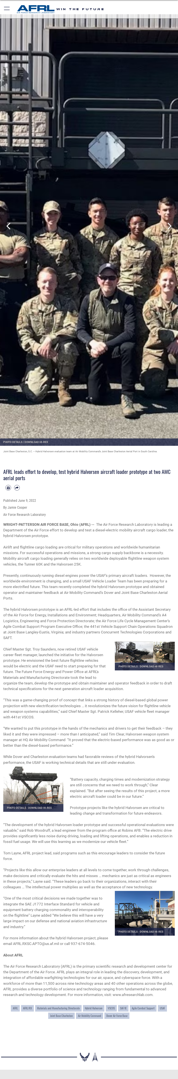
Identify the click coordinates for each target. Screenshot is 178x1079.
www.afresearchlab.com (133, 995)
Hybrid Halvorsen (93, 1008)
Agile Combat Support (143, 1008)
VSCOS (111, 1008)
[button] (7, 9)
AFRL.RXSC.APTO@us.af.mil (36, 944)
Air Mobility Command (89, 1015)
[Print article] (8, 488)
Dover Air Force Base (116, 1015)
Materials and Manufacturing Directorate (58, 1008)
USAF (162, 1008)
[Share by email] (17, 488)
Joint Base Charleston (61, 1015)
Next (169, 226)
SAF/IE (123, 1008)
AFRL (15, 1008)
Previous (9, 226)
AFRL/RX (27, 1008)
